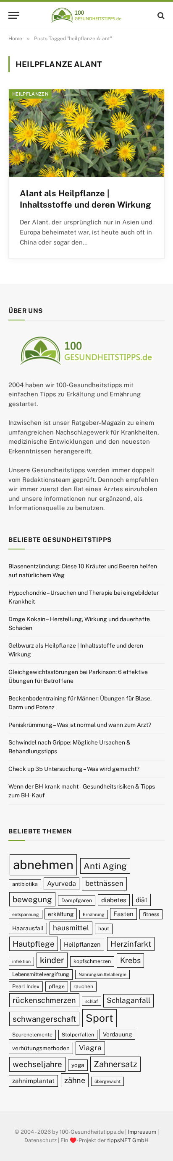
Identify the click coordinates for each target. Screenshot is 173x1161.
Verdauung (117, 1034)
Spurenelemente (32, 1034)
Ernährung (94, 914)
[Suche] (160, 15)
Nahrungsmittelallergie (102, 974)
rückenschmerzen (44, 1000)
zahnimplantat (33, 1080)
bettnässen (104, 883)
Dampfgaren (76, 900)
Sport (99, 1018)
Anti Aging (105, 866)
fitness (151, 914)
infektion (21, 961)
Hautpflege (34, 943)
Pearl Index (25, 986)
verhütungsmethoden (41, 1048)
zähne (74, 1080)
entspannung (25, 914)
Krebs (130, 960)
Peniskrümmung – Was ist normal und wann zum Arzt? (79, 724)
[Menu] (13, 15)
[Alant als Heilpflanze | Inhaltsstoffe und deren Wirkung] (86, 133)
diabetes (113, 899)
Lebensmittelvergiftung (40, 974)
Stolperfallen (78, 1034)
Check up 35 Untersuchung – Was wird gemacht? (73, 768)
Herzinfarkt (130, 944)
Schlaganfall (128, 1000)
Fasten (123, 913)
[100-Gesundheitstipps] (86, 15)
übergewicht (107, 1081)
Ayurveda (61, 884)
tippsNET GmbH (128, 1140)
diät (141, 900)
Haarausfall (28, 928)
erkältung (60, 914)
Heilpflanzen (30, 93)
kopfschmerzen (92, 961)
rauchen (83, 986)
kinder (52, 960)
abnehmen (43, 864)
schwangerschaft (44, 1018)
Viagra (90, 1048)
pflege (57, 986)
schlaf (91, 1001)
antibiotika (25, 884)
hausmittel (71, 928)
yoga (77, 1065)
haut (103, 928)
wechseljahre (37, 1064)
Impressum (142, 1132)
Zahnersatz (115, 1064)
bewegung (32, 899)
